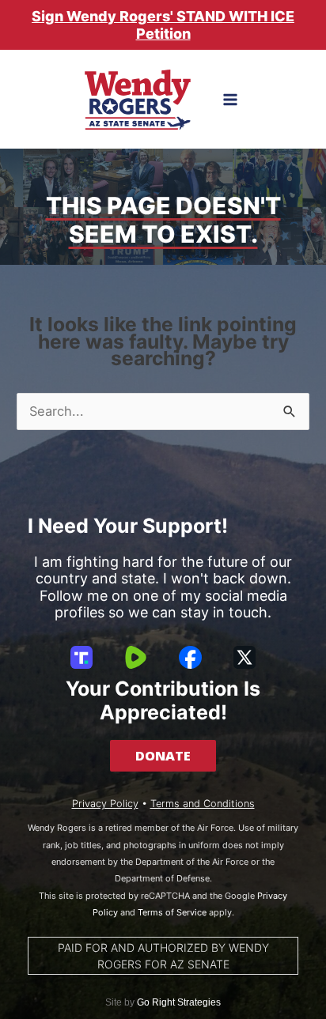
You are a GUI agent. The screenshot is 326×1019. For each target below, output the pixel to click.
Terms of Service (172, 912)
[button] (163, 756)
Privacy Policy (105, 804)
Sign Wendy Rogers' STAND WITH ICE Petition (163, 25)
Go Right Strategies (179, 1002)
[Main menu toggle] (230, 100)
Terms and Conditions (202, 804)
